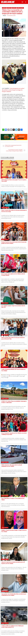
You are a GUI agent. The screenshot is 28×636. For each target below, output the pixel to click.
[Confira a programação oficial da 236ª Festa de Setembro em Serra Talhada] (14, 359)
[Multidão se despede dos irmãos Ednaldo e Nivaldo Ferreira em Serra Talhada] (14, 520)
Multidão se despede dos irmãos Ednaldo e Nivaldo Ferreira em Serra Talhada (13, 531)
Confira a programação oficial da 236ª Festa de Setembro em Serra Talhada (13, 370)
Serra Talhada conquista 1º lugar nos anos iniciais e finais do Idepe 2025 (13, 306)
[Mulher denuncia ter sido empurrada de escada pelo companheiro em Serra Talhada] (14, 454)
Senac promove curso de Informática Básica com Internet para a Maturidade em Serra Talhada (13, 594)
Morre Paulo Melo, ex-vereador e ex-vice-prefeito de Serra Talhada (12, 499)
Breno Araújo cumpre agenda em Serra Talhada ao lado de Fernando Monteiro (13, 274)
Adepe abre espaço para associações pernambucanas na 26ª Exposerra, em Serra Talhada (13, 563)
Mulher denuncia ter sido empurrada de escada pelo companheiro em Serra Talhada (11, 465)
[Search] (26, 2)
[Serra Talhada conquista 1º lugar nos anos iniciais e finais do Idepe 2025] (14, 295)
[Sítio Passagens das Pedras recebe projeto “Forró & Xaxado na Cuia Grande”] (14, 169)
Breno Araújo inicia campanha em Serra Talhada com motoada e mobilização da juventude (14, 433)
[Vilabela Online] (8, 2)
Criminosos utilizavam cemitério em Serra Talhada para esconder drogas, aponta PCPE (12, 626)
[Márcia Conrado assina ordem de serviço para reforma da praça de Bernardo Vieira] (14, 327)
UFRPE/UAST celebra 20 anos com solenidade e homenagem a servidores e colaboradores (14, 402)
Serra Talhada (5, 207)
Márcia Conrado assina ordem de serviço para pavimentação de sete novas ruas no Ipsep (14, 211)
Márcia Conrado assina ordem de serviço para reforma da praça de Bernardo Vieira (12, 338)
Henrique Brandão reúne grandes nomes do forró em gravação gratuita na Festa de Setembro (13, 242)
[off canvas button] (22, 2)
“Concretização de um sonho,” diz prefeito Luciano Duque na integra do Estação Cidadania (13, 90)
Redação (4, 15)
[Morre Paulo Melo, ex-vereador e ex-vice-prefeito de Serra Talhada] (14, 487)
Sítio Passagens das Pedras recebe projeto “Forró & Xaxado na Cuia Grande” (13, 180)
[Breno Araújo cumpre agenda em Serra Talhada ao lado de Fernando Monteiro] (14, 263)
